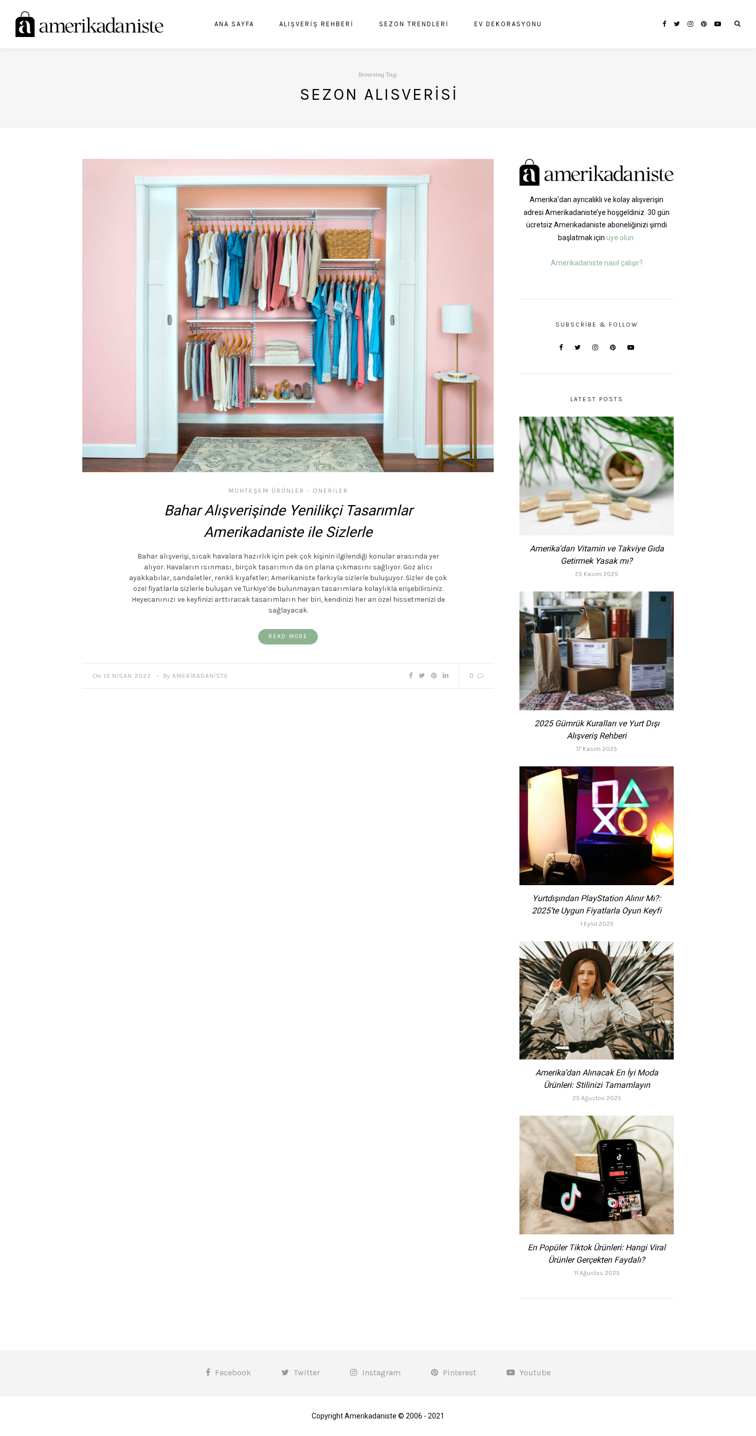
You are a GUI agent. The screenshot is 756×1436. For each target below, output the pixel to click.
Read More (288, 636)
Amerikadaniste (200, 675)
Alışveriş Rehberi (316, 24)
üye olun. (620, 238)
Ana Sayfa (234, 24)
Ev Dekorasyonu (508, 24)
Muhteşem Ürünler (266, 490)
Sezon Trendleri (414, 24)
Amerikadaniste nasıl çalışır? (597, 263)
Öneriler (330, 490)
